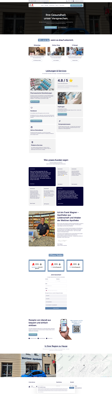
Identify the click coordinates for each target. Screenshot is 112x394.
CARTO (111, 376)
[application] (84, 365)
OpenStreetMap (105, 376)
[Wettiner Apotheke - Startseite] (31, 5)
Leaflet (102, 376)
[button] (84, 365)
